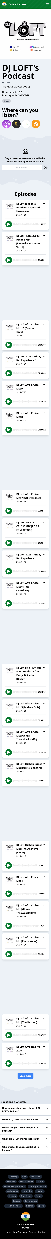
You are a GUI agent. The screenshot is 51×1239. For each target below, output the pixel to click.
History (12, 1196)
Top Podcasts (20, 1232)
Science (29, 1205)
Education (35, 1176)
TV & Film (27, 1191)
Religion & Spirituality (14, 1186)
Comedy (13, 1176)
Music (6, 101)
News (38, 1196)
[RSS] (36, 124)
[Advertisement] (25, 293)
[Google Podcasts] (26, 124)
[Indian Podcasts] (25, 1216)
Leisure (16, 1201)
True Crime (26, 1196)
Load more (25, 1075)
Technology (12, 1191)
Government (31, 1201)
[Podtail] (16, 124)
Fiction (40, 1191)
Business (11, 1181)
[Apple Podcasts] (6, 124)
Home (8, 1232)
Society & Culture (38, 1186)
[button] (47, 4)
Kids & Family (26, 1181)
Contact (42, 1232)
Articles (32, 1232)
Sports (41, 1205)
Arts (24, 1176)
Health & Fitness (13, 1205)
